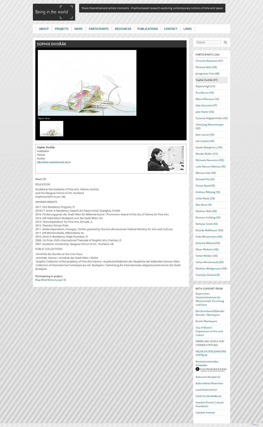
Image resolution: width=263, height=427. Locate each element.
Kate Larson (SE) (205, 134)
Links (187, 29)
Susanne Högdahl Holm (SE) (212, 118)
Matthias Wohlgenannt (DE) (211, 268)
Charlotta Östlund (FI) (208, 275)
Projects (61, 29)
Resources (123, 29)
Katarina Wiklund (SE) (208, 243)
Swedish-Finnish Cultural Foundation (210, 404)
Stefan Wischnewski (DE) (210, 262)
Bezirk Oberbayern (206, 321)
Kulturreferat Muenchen (209, 383)
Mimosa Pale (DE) (206, 173)
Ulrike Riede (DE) (205, 198)
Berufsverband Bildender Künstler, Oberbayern (210, 313)
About (44, 29)
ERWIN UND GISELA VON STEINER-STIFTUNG (210, 343)
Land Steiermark (205, 389)
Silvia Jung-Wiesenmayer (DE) (210, 126)
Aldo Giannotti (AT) (206, 105)
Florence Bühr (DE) (206, 67)
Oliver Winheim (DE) (207, 249)
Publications (147, 29)
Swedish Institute (205, 412)
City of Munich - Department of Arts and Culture (209, 331)
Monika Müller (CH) (207, 153)
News (78, 29)
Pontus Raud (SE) (205, 185)
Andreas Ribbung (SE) (208, 192)
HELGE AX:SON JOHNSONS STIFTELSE (211, 353)
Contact (170, 29)
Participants (99, 29)
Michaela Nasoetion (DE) (210, 160)
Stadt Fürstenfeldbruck (208, 396)
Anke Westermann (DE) (209, 236)
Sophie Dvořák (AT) (207, 80)
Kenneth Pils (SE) (205, 179)
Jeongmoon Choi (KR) (207, 73)
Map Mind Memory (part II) (50, 280)
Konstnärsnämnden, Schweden (207, 363)
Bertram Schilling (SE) (208, 217)
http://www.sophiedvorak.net (52, 162)
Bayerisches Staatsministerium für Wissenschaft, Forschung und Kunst (210, 299)
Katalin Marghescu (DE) (209, 147)
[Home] (54, 12)
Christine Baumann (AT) (209, 61)
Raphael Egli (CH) (205, 86)
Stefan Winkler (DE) (207, 256)
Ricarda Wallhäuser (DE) (209, 230)
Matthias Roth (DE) (206, 211)
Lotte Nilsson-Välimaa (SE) (211, 166)
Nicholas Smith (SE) (207, 224)
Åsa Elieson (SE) (205, 92)
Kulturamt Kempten (207, 377)
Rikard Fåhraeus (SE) (207, 99)
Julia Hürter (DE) (205, 112)
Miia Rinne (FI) (204, 205)
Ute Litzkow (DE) (205, 141)
